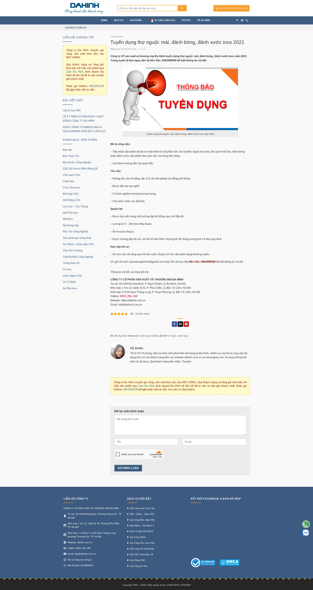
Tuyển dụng (116, 37)
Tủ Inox (67, 269)
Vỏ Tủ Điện (69, 282)
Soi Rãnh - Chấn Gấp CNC (78, 244)
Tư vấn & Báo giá (164, 20)
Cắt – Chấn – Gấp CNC (142, 514)
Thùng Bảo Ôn (71, 263)
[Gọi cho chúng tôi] (247, 20)
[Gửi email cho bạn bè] (180, 324)
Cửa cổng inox (71, 187)
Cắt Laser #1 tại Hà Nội (142, 548)
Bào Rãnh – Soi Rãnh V (142, 525)
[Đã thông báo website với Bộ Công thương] (205, 562)
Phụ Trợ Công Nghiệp (75, 231)
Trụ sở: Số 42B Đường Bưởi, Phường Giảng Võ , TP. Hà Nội (95, 516)
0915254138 (96, 86)
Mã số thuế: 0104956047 (81, 565)
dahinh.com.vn (75, 27)
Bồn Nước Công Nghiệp (77, 162)
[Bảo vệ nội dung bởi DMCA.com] (229, 562)
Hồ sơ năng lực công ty (80, 559)
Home (104, 20)
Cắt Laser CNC (72, 175)
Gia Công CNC (137, 560)
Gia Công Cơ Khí (138, 566)
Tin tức (186, 20)
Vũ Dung (141, 49)
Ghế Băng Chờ (71, 200)
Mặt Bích (68, 219)
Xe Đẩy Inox (70, 288)
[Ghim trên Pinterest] (186, 324)
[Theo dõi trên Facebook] (237, 20)
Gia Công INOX (138, 537)
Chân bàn (68, 181)
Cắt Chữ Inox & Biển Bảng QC (80, 168)
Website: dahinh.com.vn (80, 542)
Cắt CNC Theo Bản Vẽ (141, 554)
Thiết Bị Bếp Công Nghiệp (78, 256)
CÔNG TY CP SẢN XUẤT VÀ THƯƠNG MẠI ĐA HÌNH (91, 508)
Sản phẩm (135, 20)
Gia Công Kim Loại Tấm (142, 543)
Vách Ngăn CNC (72, 275)
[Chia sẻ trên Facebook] (174, 324)
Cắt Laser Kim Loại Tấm (142, 508)
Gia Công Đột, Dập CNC (142, 520)
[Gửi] (182, 8)
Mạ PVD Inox (70, 212)
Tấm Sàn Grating (72, 250)
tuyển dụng (182, 336)
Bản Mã (67, 149)
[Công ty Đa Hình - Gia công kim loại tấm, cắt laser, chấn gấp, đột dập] (88, 8)
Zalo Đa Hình (74, 71)
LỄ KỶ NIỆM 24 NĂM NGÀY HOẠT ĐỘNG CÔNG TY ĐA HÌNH (83, 118)
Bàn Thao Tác (71, 156)
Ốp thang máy (71, 225)
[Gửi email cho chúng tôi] (242, 20)
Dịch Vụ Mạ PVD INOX (141, 531)
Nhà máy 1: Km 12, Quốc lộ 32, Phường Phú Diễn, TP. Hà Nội (94, 525)
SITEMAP (186, 585)
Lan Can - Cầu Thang (75, 206)
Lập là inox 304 (72, 110)
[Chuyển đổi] (105, 257)
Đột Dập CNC (71, 193)
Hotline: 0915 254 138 (79, 548)
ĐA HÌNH (174, 585)
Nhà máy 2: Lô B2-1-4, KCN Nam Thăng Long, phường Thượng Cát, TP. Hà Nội (92, 535)
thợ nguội (171, 336)
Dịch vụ (118, 20)
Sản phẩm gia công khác (77, 238)
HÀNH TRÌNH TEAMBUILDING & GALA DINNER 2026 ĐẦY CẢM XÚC (84, 129)
